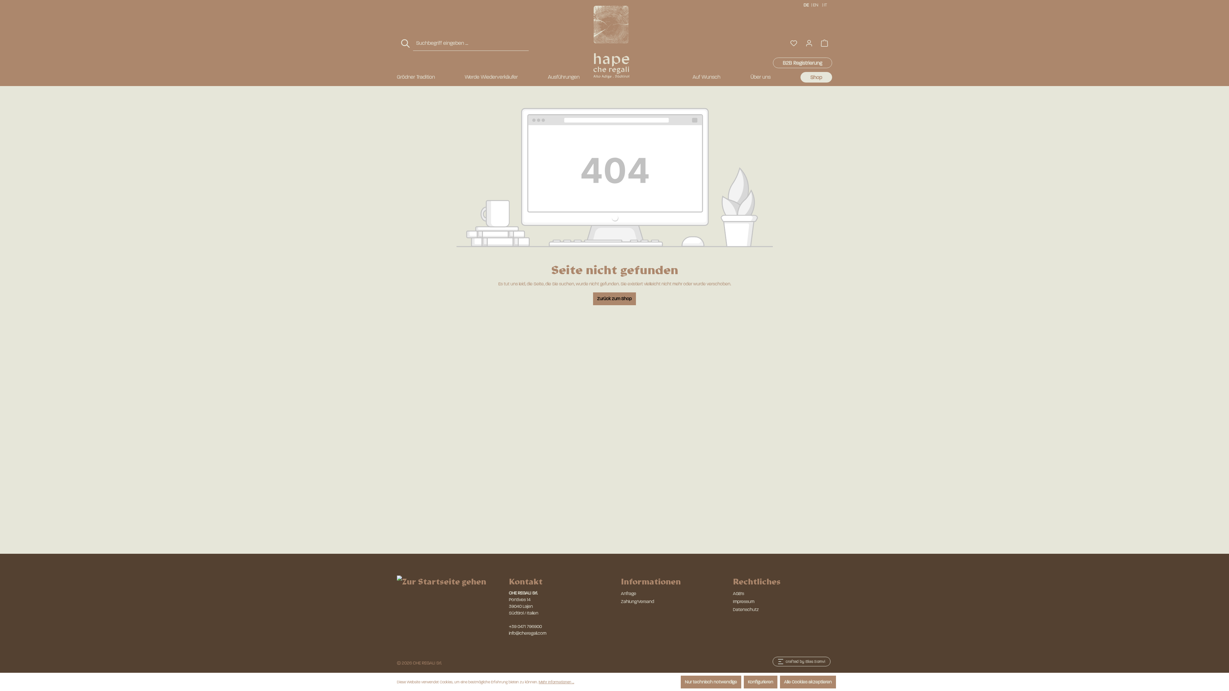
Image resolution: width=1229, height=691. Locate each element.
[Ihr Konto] (809, 43)
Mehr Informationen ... (556, 682)
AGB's (738, 593)
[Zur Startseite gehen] (611, 42)
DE (806, 5)
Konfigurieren (760, 682)
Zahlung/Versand (637, 601)
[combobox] (471, 43)
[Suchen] (405, 43)
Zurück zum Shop (614, 298)
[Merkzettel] (793, 43)
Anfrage (628, 593)
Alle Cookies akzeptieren (808, 682)
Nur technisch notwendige (711, 682)
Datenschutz (746, 609)
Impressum (743, 601)
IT (825, 5)
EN (815, 5)
